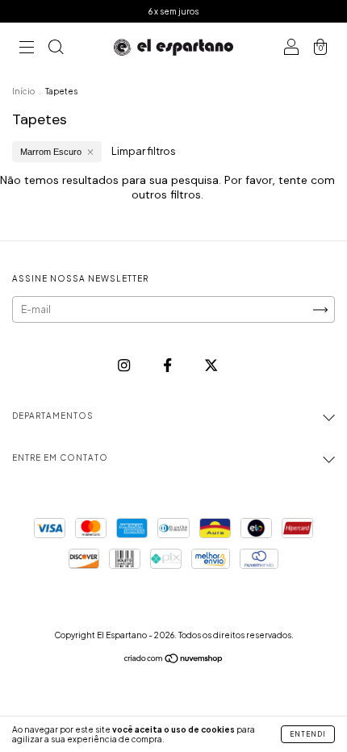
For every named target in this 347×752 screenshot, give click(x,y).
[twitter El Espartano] (211, 364)
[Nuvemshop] (173, 660)
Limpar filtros (143, 150)
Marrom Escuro (51, 152)
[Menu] (27, 48)
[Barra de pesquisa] (56, 48)
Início (23, 91)
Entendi (308, 734)
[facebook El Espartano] (168, 364)
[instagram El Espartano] (124, 364)
